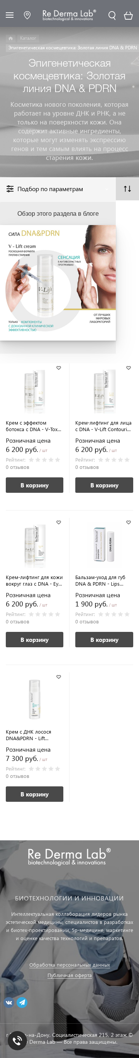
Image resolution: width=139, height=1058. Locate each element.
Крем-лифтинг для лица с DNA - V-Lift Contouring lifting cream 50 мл (104, 425)
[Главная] (10, 38)
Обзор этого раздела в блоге (58, 213)
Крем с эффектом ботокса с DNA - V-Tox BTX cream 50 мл (32, 425)
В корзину (34, 485)
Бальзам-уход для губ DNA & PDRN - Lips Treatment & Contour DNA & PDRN (100, 580)
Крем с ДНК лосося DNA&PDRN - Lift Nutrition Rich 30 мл (28, 734)
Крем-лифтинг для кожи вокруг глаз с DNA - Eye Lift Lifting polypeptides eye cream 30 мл (34, 580)
